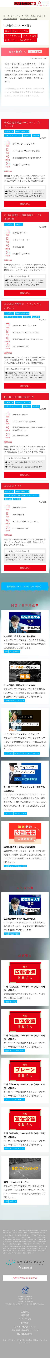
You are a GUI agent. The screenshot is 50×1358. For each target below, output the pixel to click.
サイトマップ (25, 1319)
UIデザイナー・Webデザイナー (20, 40)
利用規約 (25, 1322)
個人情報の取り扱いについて (25, 1330)
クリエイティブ (12, 35)
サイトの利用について (25, 1326)
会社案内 (25, 1311)
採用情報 (25, 1315)
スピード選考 (29, 35)
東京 (7, 31)
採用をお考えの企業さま (25, 1277)
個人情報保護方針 (25, 1334)
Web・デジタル (20, 31)
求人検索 (39, 5)
